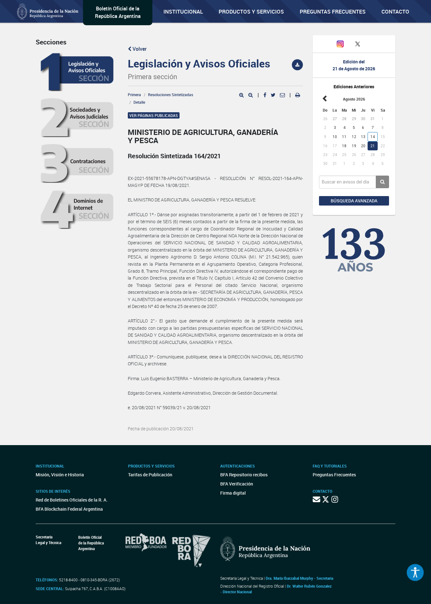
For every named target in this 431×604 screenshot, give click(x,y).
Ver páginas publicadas (153, 115)
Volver (139, 48)
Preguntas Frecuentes (333, 11)
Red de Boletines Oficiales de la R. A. (72, 500)
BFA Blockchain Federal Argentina (69, 509)
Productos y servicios (251, 11)
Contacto (395, 11)
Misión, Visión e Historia (60, 475)
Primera (134, 94)
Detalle (139, 102)
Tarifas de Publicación (150, 475)
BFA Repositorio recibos (244, 475)
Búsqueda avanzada (354, 201)
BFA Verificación (236, 484)
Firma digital (233, 493)
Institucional (183, 11)
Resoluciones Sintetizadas (170, 94)
